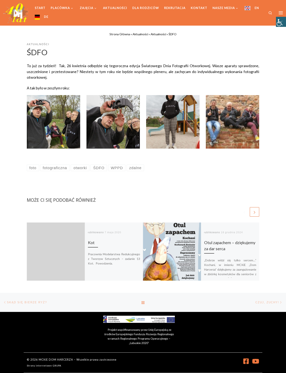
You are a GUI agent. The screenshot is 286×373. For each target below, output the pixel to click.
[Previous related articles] (244, 212)
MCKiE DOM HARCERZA (56, 359)
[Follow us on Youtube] (255, 361)
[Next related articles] (254, 212)
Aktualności (140, 34)
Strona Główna (120, 34)
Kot (91, 242)
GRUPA (57, 365)
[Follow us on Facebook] (246, 361)
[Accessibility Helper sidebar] (281, 22)
